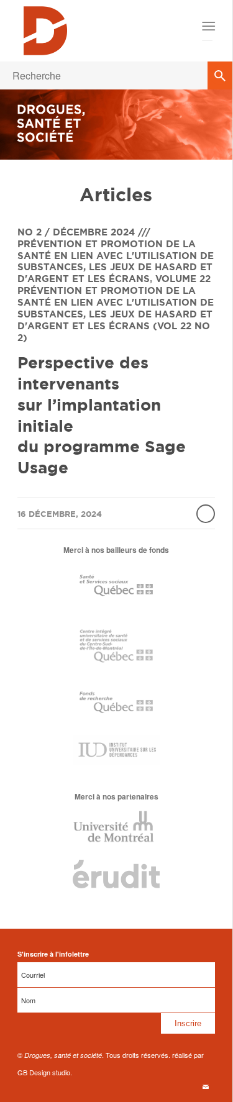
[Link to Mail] (205, 1086)
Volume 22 (183, 278)
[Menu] (208, 26)
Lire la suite (205, 513)
